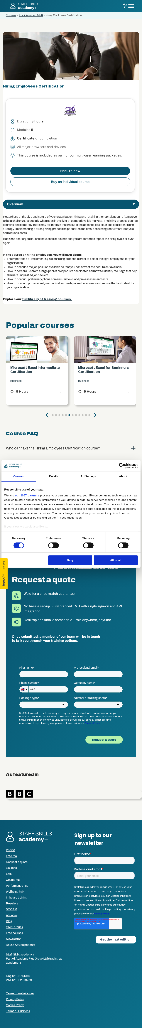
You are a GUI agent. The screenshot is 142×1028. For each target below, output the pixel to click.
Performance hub (17, 885)
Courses (11, 15)
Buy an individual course (70, 182)
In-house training (16, 897)
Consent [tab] (18, 476)
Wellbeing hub (15, 891)
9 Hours (20, 391)
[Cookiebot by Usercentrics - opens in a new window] (121, 466)
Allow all (115, 560)
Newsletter (13, 939)
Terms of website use (20, 993)
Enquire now (70, 171)
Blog (9, 921)
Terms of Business (18, 1011)
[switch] (53, 545)
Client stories (14, 927)
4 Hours (88, 395)
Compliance (86, 385)
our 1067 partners (27, 495)
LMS (9, 873)
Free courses (14, 933)
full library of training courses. (47, 299)
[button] (47, 415)
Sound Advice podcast (20, 944)
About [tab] (123, 476)
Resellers (12, 903)
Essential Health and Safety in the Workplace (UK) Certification (104, 372)
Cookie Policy (15, 1005)
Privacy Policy (15, 999)
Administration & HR (31, 15)
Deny (70, 560)
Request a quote (17, 862)
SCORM (11, 909)
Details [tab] (53, 476)
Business (17, 381)
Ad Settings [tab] (88, 476)
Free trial (11, 856)
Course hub (13, 879)
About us (11, 915)
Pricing (10, 850)
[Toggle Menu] (131, 6)
